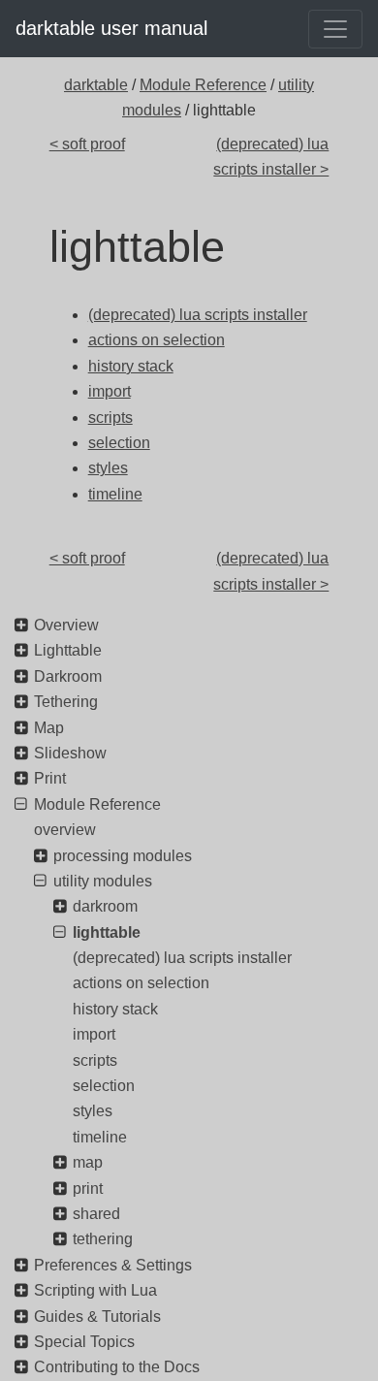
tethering (103, 1239)
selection (104, 1085)
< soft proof (87, 144)
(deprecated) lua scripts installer (182, 957)
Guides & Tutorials (97, 1316)
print (88, 1188)
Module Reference (203, 85)
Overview (66, 625)
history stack (115, 1009)
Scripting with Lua (95, 1290)
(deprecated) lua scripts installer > (271, 156)
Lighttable (68, 650)
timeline (100, 1137)
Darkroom (68, 676)
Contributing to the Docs (117, 1367)
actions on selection (141, 983)
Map (49, 728)
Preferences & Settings (113, 1265)
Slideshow (70, 753)
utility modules (102, 881)
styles (92, 1111)
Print (50, 778)
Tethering (66, 701)
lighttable (107, 932)
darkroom (105, 906)
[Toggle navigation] (335, 29)
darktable (96, 85)
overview (65, 829)
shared (96, 1213)
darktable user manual (111, 28)
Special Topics (84, 1341)
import (94, 1034)
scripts (95, 1060)
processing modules (122, 856)
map (88, 1162)
